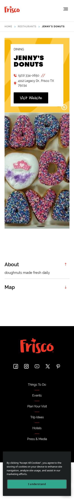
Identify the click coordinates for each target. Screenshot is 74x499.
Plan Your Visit (37, 406)
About (12, 264)
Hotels (37, 428)
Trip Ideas (37, 417)
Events (37, 395)
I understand (37, 484)
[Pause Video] (64, 107)
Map (10, 287)
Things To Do (37, 384)
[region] (37, 473)
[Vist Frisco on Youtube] (37, 366)
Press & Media (37, 439)
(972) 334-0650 (28, 75)
